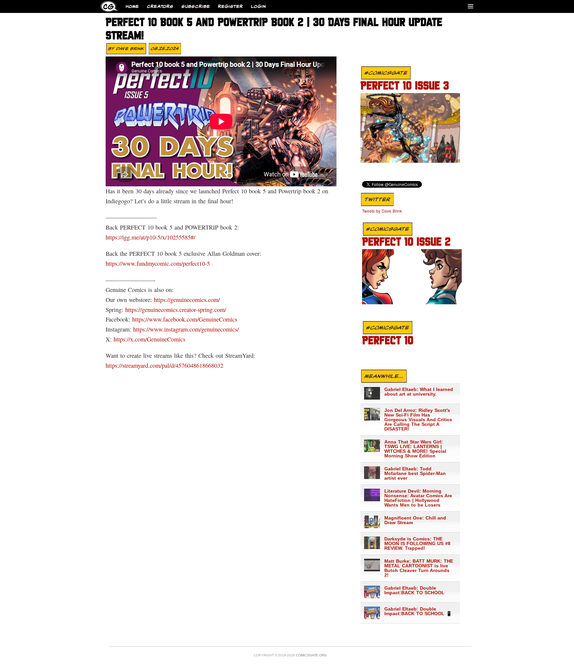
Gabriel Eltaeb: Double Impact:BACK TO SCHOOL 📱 (418, 611)
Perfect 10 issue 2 (406, 242)
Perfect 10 (387, 341)
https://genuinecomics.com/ (187, 300)
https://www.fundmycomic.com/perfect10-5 (158, 263)
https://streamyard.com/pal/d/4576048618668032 (164, 365)
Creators (160, 6)
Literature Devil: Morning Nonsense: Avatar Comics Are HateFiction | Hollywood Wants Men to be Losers (418, 498)
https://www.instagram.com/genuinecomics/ (186, 329)
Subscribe (195, 6)
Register (230, 6)
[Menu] (470, 6)
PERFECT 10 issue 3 (404, 86)
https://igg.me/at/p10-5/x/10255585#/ (150, 237)
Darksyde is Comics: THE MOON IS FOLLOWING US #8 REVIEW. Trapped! (417, 543)
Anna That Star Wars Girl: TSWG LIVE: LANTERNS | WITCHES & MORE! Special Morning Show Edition (415, 448)
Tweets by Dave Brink (382, 211)
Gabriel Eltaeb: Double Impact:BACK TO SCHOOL (414, 590)
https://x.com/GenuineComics (149, 339)
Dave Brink (130, 48)
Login (258, 6)
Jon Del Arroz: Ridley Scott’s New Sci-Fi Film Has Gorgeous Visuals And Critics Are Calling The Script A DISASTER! (418, 419)
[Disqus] (220, 460)
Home (132, 6)
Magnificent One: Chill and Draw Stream (415, 520)
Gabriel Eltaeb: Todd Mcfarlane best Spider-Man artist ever (415, 473)
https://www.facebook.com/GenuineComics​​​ (184, 319)
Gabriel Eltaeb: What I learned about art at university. (418, 391)
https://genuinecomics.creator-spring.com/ (175, 310)
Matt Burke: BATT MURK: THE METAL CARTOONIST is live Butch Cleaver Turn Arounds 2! (418, 568)
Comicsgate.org (311, 655)
